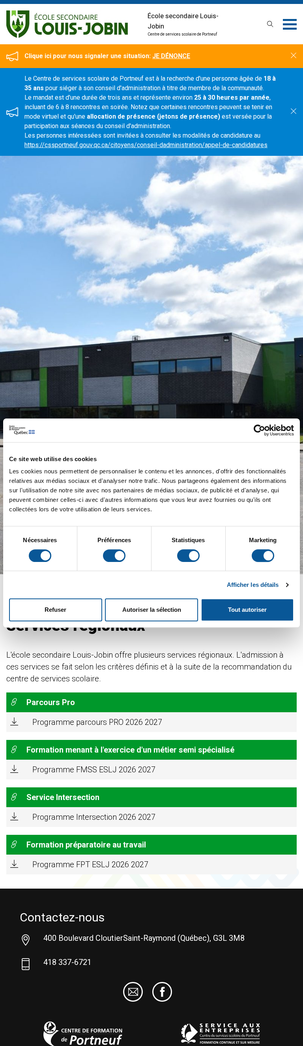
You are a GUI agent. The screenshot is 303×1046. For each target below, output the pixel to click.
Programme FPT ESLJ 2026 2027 (90, 864)
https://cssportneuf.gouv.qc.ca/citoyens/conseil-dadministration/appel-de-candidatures (145, 145)
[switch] (114, 555)
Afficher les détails (253, 584)
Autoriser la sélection (151, 609)
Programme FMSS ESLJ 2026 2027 (93, 769)
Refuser (55, 609)
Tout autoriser (247, 609)
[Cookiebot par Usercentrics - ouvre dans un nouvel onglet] (259, 430)
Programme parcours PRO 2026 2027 (97, 722)
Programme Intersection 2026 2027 (93, 817)
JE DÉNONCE (171, 56)
